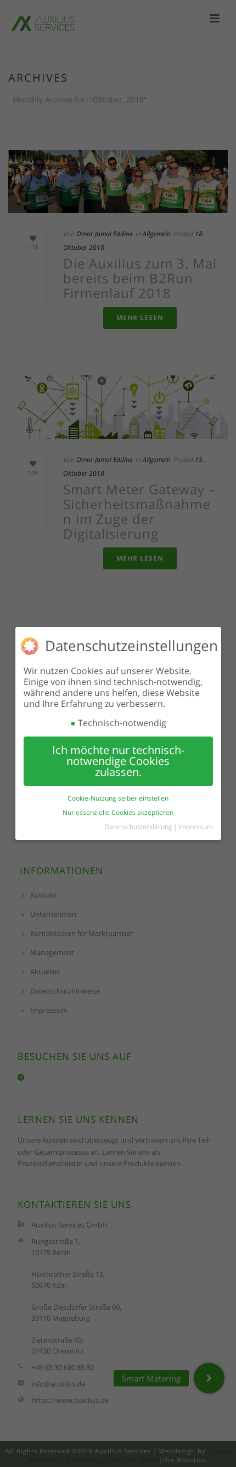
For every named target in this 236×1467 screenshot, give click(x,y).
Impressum (195, 826)
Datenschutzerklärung (138, 826)
